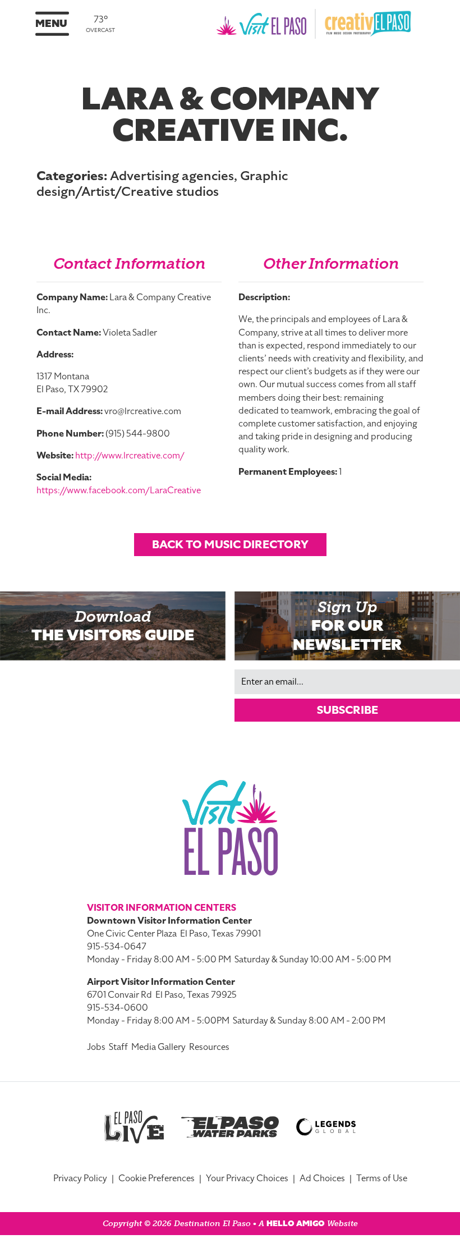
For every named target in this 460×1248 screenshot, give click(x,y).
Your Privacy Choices (247, 1178)
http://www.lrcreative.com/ (130, 455)
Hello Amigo (295, 1223)
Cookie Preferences (156, 1178)
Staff (118, 1047)
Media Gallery (158, 1047)
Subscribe (347, 710)
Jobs (96, 1047)
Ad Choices (322, 1178)
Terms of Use (381, 1178)
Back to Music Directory (230, 544)
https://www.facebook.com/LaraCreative (118, 490)
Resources (209, 1047)
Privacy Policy (80, 1178)
